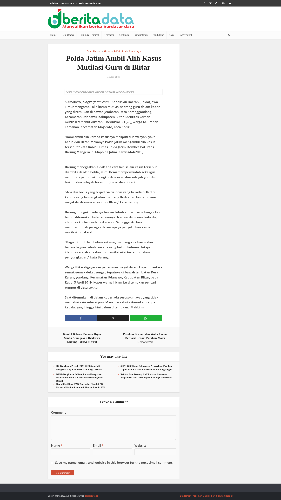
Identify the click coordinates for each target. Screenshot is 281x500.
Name (56, 445)
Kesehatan (109, 35)
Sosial (172, 35)
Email (98, 445)
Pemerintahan (141, 35)
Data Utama (67, 35)
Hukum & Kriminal (89, 35)
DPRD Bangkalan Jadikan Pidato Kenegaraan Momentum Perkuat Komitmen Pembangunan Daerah (79, 377)
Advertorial (186, 35)
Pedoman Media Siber (90, 3)
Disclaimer (53, 3)
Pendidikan (158, 35)
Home (53, 35)
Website (140, 445)
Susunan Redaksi (68, 3)
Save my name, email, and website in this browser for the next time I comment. (114, 462)
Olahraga (124, 35)
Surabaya (135, 51)
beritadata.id (91, 495)
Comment (58, 412)
